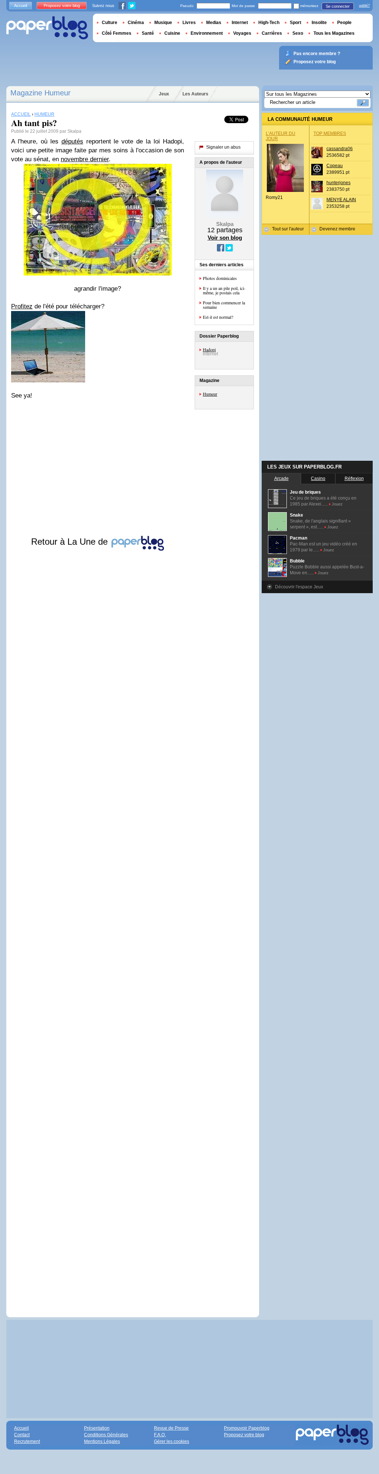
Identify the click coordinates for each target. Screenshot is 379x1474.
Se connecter (338, 6)
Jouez (337, 504)
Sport (295, 22)
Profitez (22, 306)
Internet (240, 22)
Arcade (281, 478)
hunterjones (338, 182)
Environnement (207, 33)
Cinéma (136, 22)
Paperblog (47, 28)
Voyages (242, 33)
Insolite (319, 22)
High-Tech (268, 22)
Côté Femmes (116, 33)
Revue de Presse (171, 1428)
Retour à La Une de (70, 542)
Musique (163, 22)
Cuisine (172, 33)
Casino (318, 478)
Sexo (297, 33)
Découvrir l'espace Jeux (299, 586)
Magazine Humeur (40, 93)
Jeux (164, 94)
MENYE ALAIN (341, 199)
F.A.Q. (160, 1434)
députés (72, 141)
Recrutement (27, 1441)
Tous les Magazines (334, 33)
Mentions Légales (102, 1441)
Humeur (210, 394)
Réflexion (354, 478)
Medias (213, 22)
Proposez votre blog (62, 5)
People (344, 22)
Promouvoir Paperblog (246, 1428)
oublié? (364, 5)
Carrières (272, 33)
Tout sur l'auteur (288, 228)
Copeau (334, 165)
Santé (148, 33)
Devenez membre (337, 228)
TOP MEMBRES (329, 133)
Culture (109, 22)
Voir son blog (225, 237)
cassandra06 (339, 148)
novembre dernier (85, 159)
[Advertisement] (97, 927)
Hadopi (209, 349)
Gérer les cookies (171, 1441)
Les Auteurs (195, 94)
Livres (189, 22)
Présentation (97, 1428)
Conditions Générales (106, 1434)
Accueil (20, 5)
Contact (22, 1434)
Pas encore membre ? (317, 53)
